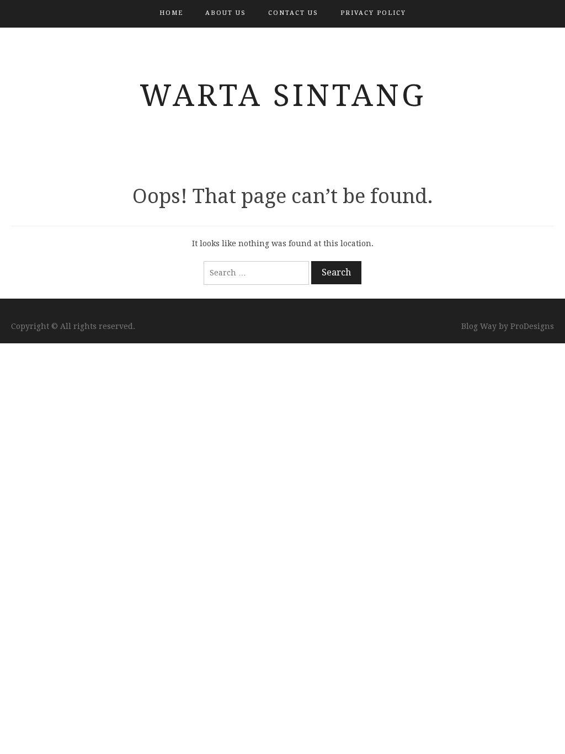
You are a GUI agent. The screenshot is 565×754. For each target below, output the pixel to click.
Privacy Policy (373, 13)
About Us (225, 13)
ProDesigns (532, 326)
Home (171, 13)
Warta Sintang (283, 95)
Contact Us (293, 13)
